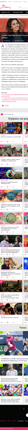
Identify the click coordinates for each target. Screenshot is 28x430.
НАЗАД (7, 105)
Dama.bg (10, 1)
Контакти (14, 420)
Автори (8, 420)
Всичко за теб (5, 12)
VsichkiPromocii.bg (17, 1)
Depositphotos (21, 420)
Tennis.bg (25, 1)
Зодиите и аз (9, 15)
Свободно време (18, 12)
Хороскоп (16, 15)
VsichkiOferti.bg (3, 1)
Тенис (23, 327)
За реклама (3, 420)
